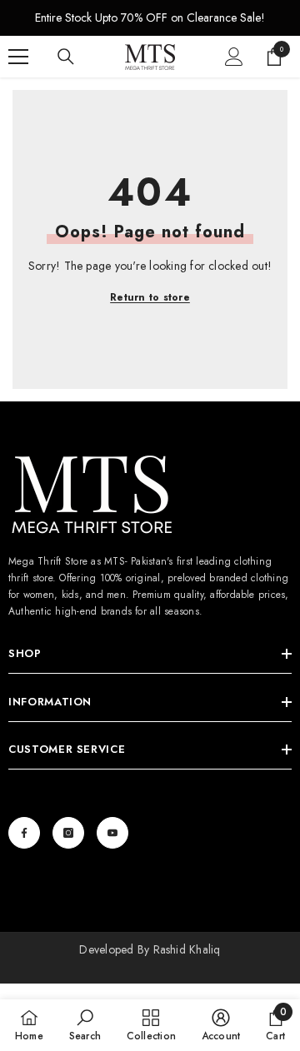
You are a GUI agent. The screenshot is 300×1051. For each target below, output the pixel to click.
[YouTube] (112, 833)
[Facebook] (24, 833)
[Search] (66, 57)
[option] (150, 18)
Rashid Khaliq (187, 949)
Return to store (150, 297)
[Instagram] (68, 833)
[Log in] (234, 56)
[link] (85, 1025)
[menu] (18, 57)
